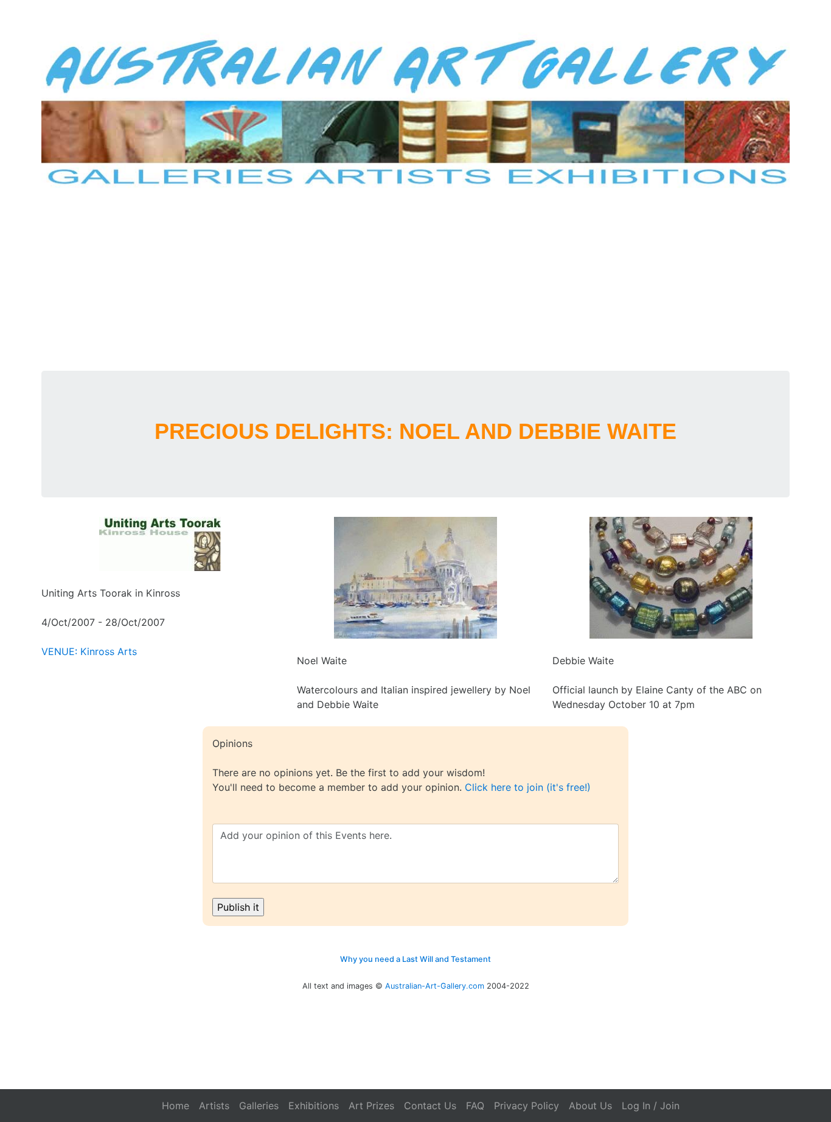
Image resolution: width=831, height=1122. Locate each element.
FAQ (475, 1105)
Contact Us (430, 1105)
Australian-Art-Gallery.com (434, 986)
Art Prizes (371, 1105)
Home (175, 1105)
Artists (214, 1105)
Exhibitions (313, 1105)
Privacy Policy (526, 1105)
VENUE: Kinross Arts (89, 651)
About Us (590, 1105)
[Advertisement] (415, 279)
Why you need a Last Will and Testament (415, 959)
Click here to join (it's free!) (528, 787)
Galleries (259, 1105)
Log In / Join (651, 1105)
